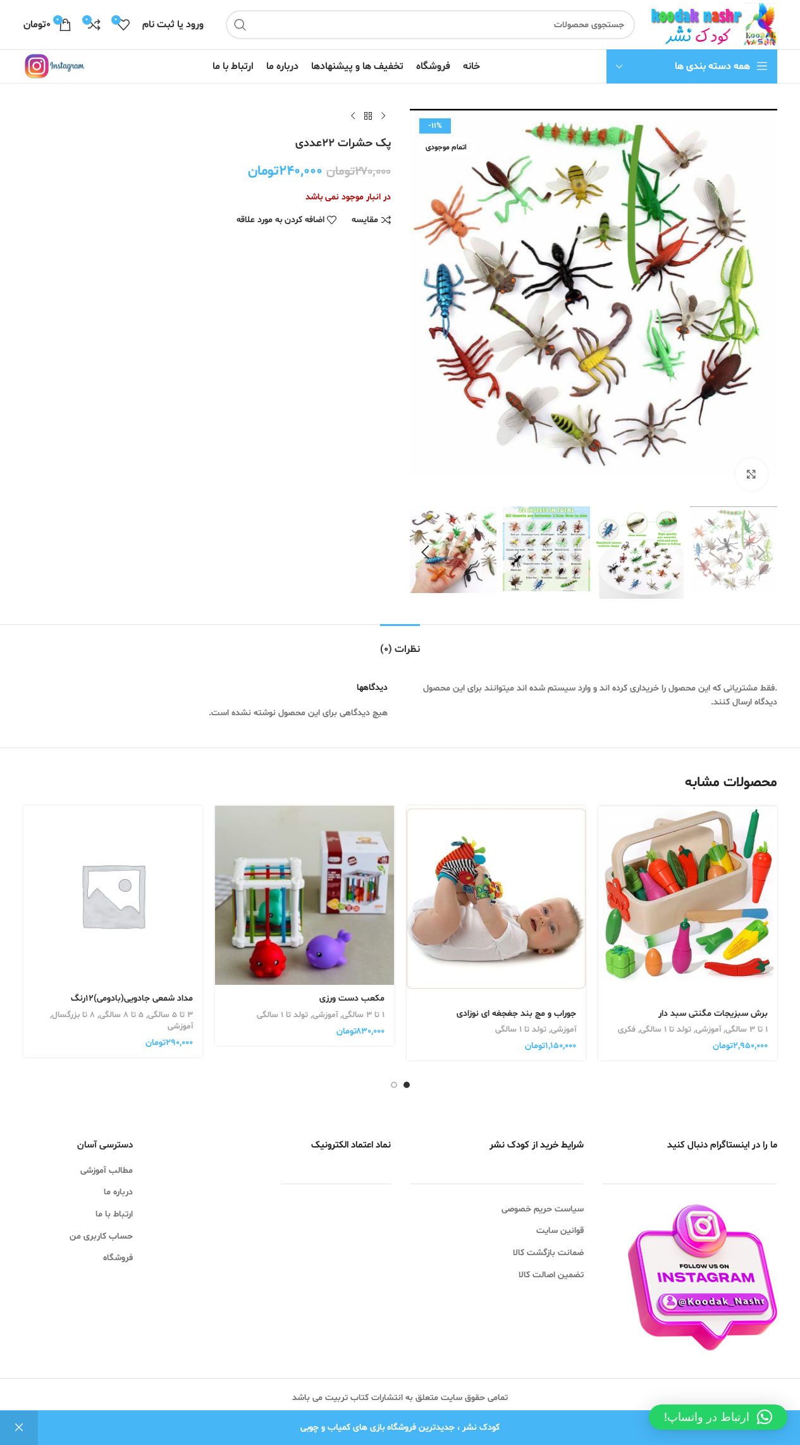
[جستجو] (240, 24)
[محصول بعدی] (352, 116)
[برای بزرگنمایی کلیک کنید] (751, 474)
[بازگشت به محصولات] (368, 116)
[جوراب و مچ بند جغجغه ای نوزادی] (496, 903)
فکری (627, 1029)
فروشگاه (118, 1258)
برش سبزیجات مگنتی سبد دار (713, 1014)
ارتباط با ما (114, 1214)
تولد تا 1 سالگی (665, 1029)
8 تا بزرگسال (73, 1015)
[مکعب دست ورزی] (304, 895)
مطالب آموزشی (106, 1171)
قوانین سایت (560, 1231)
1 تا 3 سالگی (746, 1029)
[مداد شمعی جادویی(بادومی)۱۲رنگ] (112, 895)
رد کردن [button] (19, 1428)
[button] (761, 552)
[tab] (400, 643)
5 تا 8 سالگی (121, 1015)
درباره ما (118, 1192)
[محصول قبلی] (383, 116)
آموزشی (708, 1029)
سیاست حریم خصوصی (543, 1209)
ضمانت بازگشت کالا (548, 1253)
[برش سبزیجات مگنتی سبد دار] (687, 902)
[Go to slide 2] (394, 1085)
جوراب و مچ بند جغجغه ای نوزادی (516, 1014)
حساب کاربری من (101, 1236)
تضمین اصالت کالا (551, 1275)
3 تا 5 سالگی (170, 1015)
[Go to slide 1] (406, 1085)
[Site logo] (712, 25)
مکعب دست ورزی (352, 998)
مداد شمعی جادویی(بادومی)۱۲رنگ (132, 998)
